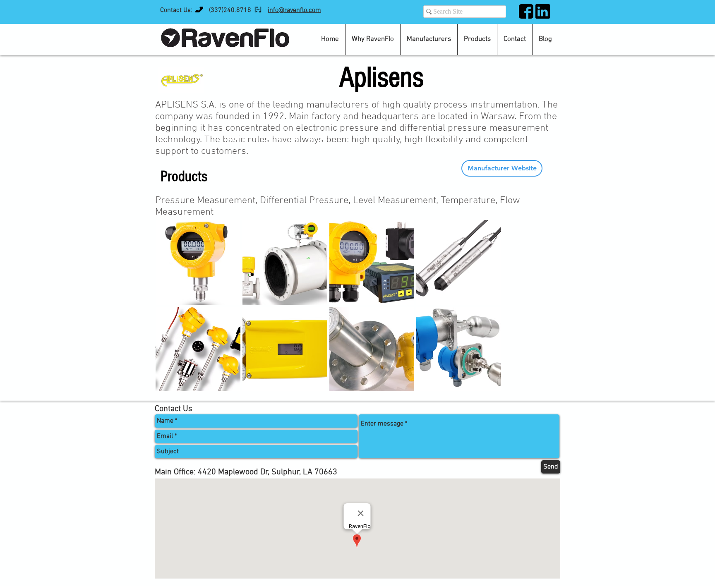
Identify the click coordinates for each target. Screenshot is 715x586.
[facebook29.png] (526, 11)
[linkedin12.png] (542, 11)
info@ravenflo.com (294, 10)
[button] (477, 39)
